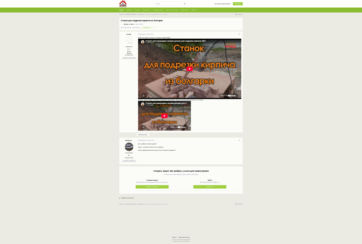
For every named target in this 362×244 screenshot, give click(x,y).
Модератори (185, 10)
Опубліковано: (146, 34)
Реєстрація (238, 3)
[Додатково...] (239, 34)
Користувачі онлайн (172, 10)
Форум (121, 10)
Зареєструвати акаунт (152, 186)
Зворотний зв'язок (184, 237)
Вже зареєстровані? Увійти (222, 4)
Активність (146, 10)
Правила (129, 10)
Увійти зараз (209, 186)
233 (129, 49)
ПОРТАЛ (194, 10)
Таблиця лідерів (158, 10)
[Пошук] (185, 4)
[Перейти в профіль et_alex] (122, 24)
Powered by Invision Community (181, 241)
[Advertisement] (181, 221)
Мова (174, 237)
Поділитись (136, 27)
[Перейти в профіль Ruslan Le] (129, 147)
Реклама (137, 10)
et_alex (131, 24)
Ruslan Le (128, 140)
